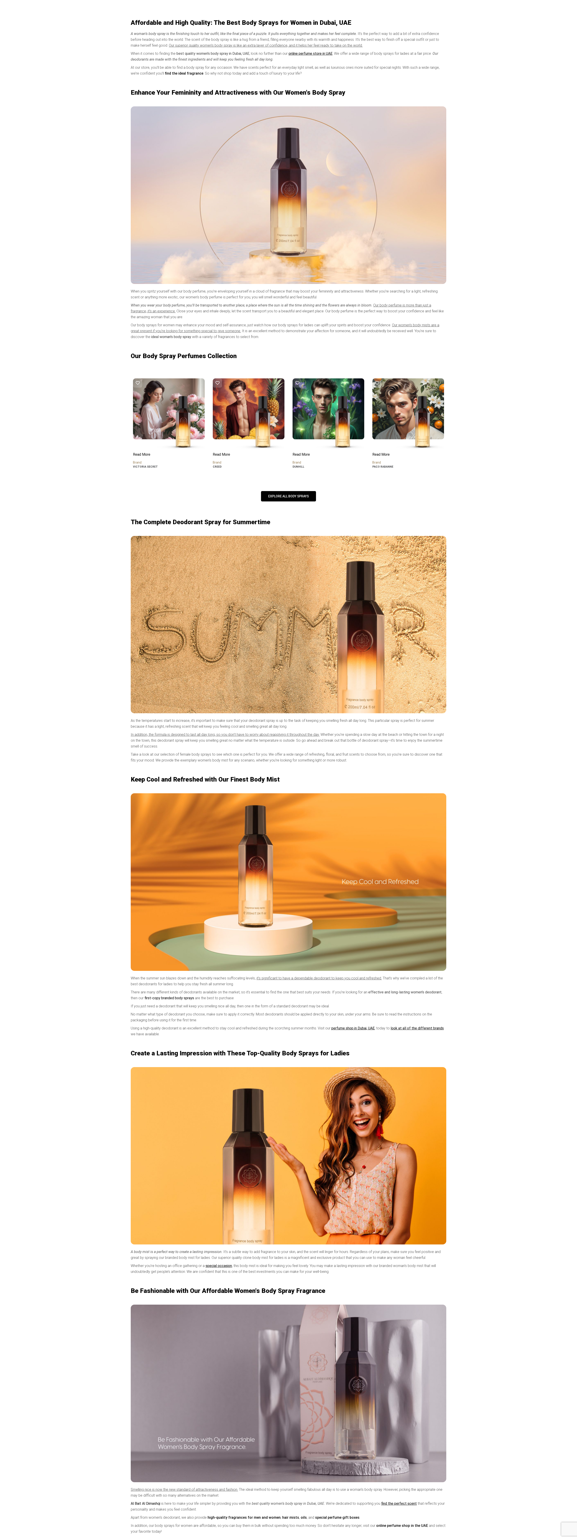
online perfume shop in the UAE (402, 1525)
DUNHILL (218, 466)
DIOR (375, 466)
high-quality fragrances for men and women (244, 1517)
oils (304, 1517)
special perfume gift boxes (337, 1517)
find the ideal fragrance (184, 73)
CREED (137, 466)
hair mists (290, 1517)
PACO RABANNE (303, 466)
